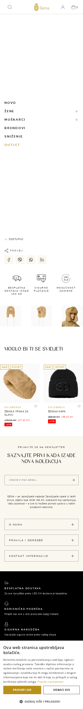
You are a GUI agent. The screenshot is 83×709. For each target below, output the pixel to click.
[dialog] (41, 675)
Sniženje (13, 136)
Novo (10, 103)
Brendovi (15, 128)
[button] (10, 7)
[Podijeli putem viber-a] (19, 259)
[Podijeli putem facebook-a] (8, 259)
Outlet (12, 145)
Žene (9, 111)
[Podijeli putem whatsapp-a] (31, 259)
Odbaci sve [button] (61, 690)
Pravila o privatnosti (50, 682)
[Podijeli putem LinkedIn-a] (42, 259)
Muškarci (14, 119)
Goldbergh (12, 408)
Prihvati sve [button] (22, 690)
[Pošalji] (73, 480)
